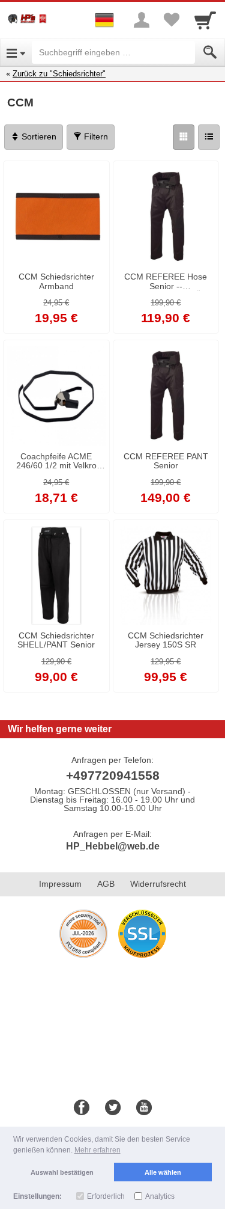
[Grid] (183, 137)
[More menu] (141, 19)
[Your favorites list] (171, 19)
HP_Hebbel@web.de (113, 846)
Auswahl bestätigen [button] (62, 1172)
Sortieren (37, 136)
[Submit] (210, 52)
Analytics (160, 1196)
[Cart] (205, 19)
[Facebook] (81, 1108)
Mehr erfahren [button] (97, 1150)
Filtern (95, 136)
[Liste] (209, 137)
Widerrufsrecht (158, 884)
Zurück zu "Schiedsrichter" (59, 73)
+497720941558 (113, 775)
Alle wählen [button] (163, 1172)
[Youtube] (144, 1108)
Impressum (60, 884)
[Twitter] (112, 1108)
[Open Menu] (16, 52)
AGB (106, 884)
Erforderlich (106, 1196)
